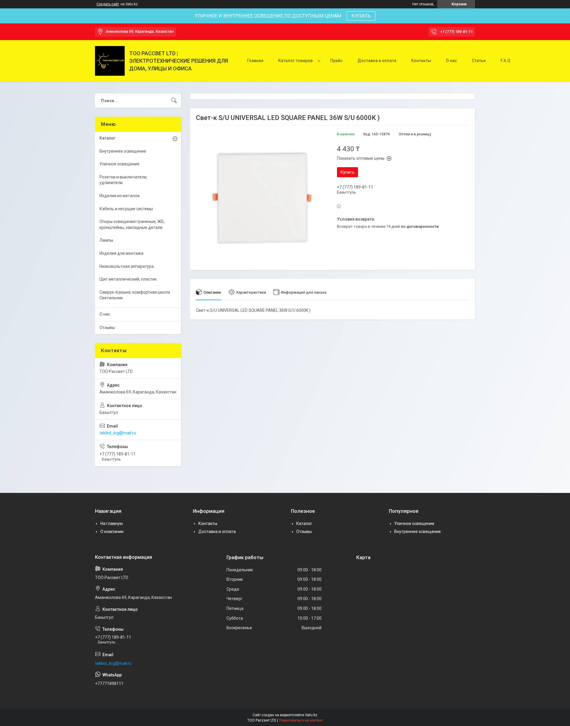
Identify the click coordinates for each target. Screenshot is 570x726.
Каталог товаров (295, 60)
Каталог (107, 138)
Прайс (336, 60)
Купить (347, 172)
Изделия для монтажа (121, 253)
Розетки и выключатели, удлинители (123, 180)
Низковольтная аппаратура (126, 266)
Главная (255, 60)
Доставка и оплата (376, 60)
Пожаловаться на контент (301, 720)
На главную (111, 523)
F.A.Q (505, 60)
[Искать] (174, 101)
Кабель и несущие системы (126, 208)
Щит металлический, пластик (128, 279)
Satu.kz (311, 715)
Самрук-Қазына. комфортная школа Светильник (134, 295)
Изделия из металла (119, 195)
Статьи (479, 60)
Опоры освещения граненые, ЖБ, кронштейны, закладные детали (132, 224)
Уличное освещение (119, 164)
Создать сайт (107, 4)
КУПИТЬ (361, 16)
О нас (451, 60)
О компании (112, 531)
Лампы (106, 240)
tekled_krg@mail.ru (117, 433)
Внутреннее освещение (122, 151)
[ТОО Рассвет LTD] (110, 61)
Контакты (421, 60)
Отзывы (107, 327)
